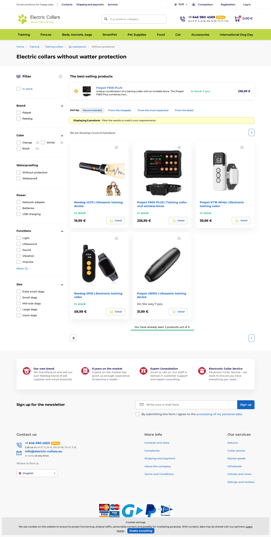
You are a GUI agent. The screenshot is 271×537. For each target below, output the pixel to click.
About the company (157, 466)
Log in (247, 4)
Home (20, 46)
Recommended (92, 110)
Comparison (205, 4)
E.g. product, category (124, 19)
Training (34, 46)
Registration (228, 4)
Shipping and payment (90, 4)
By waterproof (77, 46)
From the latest (184, 110)
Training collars (54, 46)
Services (113, 4)
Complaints (152, 450)
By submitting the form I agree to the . (191, 414)
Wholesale (235, 466)
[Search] (105, 19)
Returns (233, 442)
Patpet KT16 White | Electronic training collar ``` (222, 204)
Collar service (236, 450)
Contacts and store (156, 442)
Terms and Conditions (159, 474)
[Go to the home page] (39, 19)
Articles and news (239, 474)
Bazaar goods (237, 458)
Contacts (67, 4)
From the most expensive (153, 110)
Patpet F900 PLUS (109, 88)
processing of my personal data (219, 414)
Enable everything (141, 530)
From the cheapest (119, 110)
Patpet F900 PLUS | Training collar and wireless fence (162, 204)
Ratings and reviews (241, 481)
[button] (116, 147)
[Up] (73, 338)
